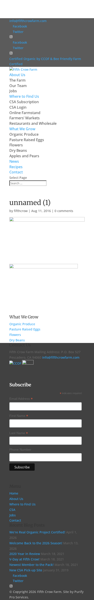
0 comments (64, 211)
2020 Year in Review (24, 554)
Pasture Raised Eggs (26, 139)
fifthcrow (21, 211)
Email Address (21, 399)
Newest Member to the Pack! (31, 564)
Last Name (18, 433)
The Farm (17, 80)
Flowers (16, 145)
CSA (12, 510)
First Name (18, 416)
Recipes (16, 166)
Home (13, 493)
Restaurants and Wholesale (33, 123)
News (14, 161)
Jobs (13, 90)
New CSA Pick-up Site (25, 570)
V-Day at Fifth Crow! (24, 559)
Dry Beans (18, 150)
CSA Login (17, 107)
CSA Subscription (24, 101)
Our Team (18, 85)
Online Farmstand (24, 112)
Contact (16, 172)
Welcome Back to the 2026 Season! (35, 543)
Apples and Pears (24, 155)
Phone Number (20, 449)
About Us (16, 499)
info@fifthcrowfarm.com (60, 357)
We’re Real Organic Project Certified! (37, 532)
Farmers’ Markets (24, 117)
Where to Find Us (22, 504)
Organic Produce (24, 134)
